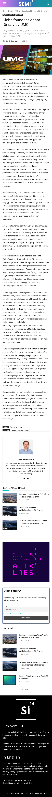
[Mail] (28, 478)
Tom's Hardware (16, 427)
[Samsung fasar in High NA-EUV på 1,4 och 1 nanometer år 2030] (10, 498)
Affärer (17, 11)
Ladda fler (25, 689)
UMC (27, 430)
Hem (4, 11)
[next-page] (8, 533)
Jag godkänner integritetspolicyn (17, 614)
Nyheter (10, 11)
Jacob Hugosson (12, 41)
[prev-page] (4, 533)
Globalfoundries (17, 430)
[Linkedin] (24, 478)
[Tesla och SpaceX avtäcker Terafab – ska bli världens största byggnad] (10, 525)
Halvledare (19, 15)
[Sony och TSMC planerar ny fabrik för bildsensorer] (10, 680)
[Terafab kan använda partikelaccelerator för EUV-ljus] (10, 511)
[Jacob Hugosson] (4, 41)
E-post (5, 606)
